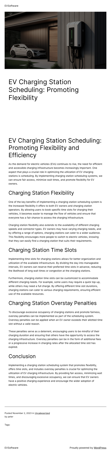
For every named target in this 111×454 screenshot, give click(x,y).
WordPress (100, 447)
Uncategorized (42, 413)
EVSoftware (11, 5)
